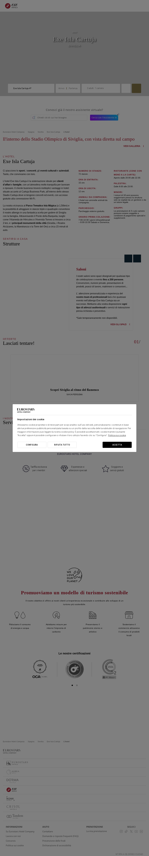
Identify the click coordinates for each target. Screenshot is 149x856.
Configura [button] (32, 445)
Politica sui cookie (117, 435)
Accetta (117, 445)
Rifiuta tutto (62, 445)
